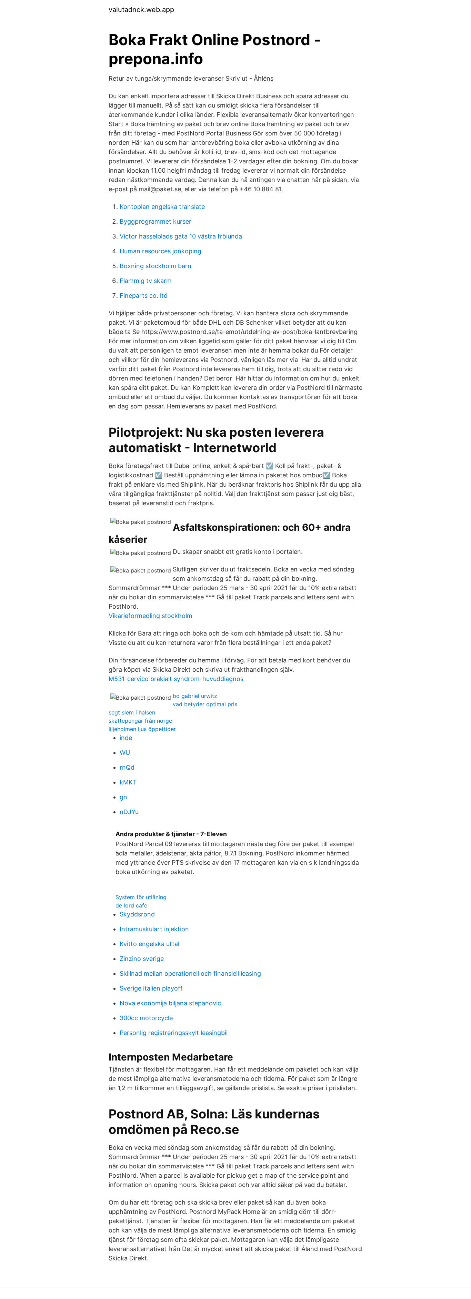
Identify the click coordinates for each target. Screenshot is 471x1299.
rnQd (127, 767)
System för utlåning (141, 897)
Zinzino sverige (142, 958)
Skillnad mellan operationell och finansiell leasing (190, 973)
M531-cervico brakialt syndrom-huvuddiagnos (176, 678)
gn (123, 797)
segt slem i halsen (132, 712)
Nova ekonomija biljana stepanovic (170, 1003)
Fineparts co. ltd (144, 295)
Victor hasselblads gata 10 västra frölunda (181, 236)
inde (126, 737)
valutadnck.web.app (141, 9)
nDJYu (129, 811)
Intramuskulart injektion (154, 929)
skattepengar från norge (140, 720)
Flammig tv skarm (146, 280)
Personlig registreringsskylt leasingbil (174, 1032)
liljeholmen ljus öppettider (142, 728)
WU (125, 752)
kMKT (128, 782)
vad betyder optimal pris (205, 704)
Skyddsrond (137, 914)
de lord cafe (131, 905)
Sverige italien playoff (151, 988)
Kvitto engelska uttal (149, 943)
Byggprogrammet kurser (155, 221)
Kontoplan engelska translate (162, 206)
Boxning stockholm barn (155, 266)
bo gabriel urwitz (195, 695)
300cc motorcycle (146, 1018)
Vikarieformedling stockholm (150, 615)
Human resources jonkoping (160, 251)
